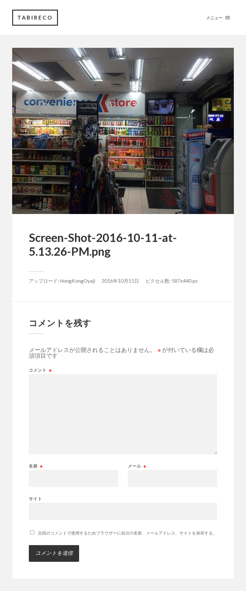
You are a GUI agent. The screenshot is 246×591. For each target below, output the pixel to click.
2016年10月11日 (120, 281)
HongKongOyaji (77, 281)
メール (137, 466)
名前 (36, 466)
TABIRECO (35, 17)
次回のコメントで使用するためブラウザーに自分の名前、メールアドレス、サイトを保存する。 (127, 532)
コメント (40, 370)
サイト (35, 498)
